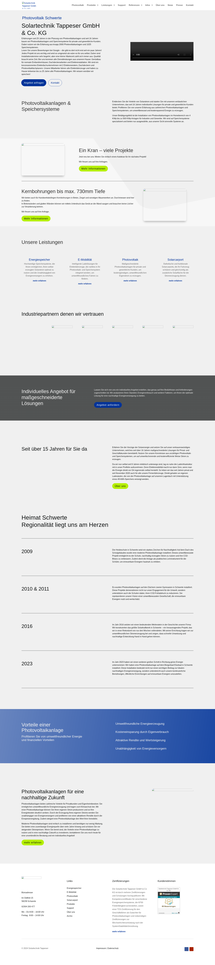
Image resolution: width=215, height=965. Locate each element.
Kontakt (189, 5)
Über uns (160, 5)
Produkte (91, 5)
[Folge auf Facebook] (186, 949)
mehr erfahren (39, 281)
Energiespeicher (74, 888)
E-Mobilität (71, 892)
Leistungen (106, 5)
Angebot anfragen (34, 82)
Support (122, 5)
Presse (179, 5)
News (170, 5)
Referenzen (134, 5)
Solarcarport (72, 900)
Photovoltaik (78, 5)
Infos (147, 5)
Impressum (101, 948)
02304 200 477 (28, 906)
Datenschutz (113, 948)
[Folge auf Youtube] (191, 949)
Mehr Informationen (93, 168)
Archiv (69, 916)
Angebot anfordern (108, 405)
